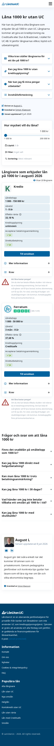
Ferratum (20, 306)
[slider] (5, 135)
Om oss (5, 657)
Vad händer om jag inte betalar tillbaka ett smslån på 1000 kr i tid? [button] (24, 501)
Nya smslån (7, 696)
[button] (9, 3)
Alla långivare (8, 686)
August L (18, 105)
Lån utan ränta (9, 712)
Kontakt (5, 651)
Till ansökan (27, 253)
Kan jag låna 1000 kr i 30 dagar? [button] (22, 489)
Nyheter (6, 662)
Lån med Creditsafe (11, 717)
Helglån (5, 702)
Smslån (5, 723)
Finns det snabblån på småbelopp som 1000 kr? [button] (23, 451)
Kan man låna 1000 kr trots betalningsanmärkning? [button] (19, 477)
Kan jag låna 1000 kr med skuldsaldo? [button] (18, 514)
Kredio (18, 186)
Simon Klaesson (23, 109)
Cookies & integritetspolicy (14, 667)
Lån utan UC (8, 691)
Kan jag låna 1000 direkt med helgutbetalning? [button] (20, 464)
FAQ (4, 673)
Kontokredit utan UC (11, 707)
